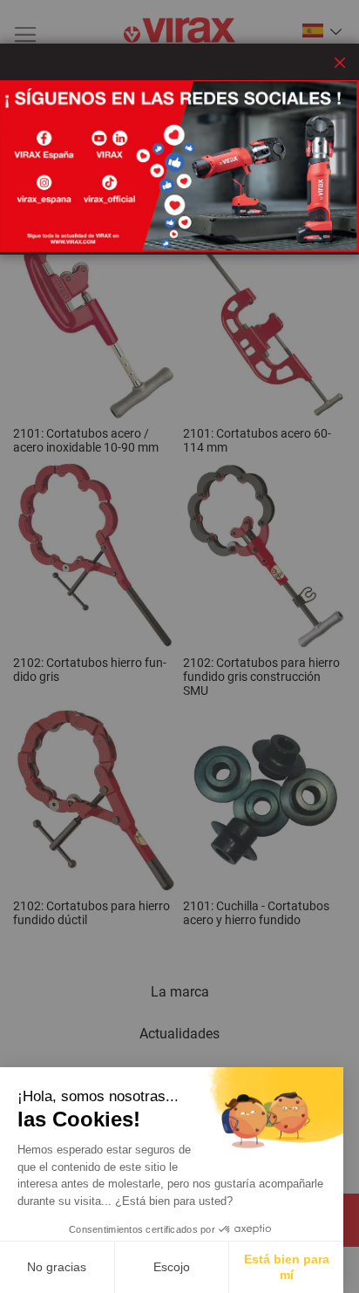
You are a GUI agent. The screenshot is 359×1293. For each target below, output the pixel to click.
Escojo (171, 1267)
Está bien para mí (286, 1267)
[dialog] (179, 646)
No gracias (56, 1267)
